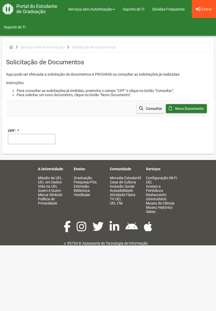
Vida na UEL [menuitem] (48, 186)
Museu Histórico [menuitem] (159, 207)
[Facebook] (67, 229)
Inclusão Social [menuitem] (122, 186)
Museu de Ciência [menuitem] (160, 203)
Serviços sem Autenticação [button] (90, 9)
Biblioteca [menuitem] (82, 190)
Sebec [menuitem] (151, 212)
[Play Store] (132, 229)
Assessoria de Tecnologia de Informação (115, 243)
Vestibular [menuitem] (82, 195)
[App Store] (148, 229)
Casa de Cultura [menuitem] (123, 182)
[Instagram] (82, 229)
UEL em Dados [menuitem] (50, 182)
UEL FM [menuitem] (116, 203)
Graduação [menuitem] (83, 178)
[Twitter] (98, 229)
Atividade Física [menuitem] (122, 195)
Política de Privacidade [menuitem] (47, 201)
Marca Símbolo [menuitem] (50, 195)
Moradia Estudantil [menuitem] (125, 178)
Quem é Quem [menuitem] (49, 190)
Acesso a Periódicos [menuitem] (154, 188)
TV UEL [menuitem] (116, 199)
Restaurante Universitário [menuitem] (156, 197)
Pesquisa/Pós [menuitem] (85, 182)
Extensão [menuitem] (81, 186)
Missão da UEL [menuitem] (50, 178)
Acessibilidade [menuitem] (121, 190)
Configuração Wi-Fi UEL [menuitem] (161, 180)
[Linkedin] (115, 229)
